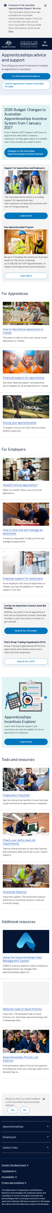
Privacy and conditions (14, 1183)
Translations (9, 1171)
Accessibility (9, 1177)
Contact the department (15, 1165)
